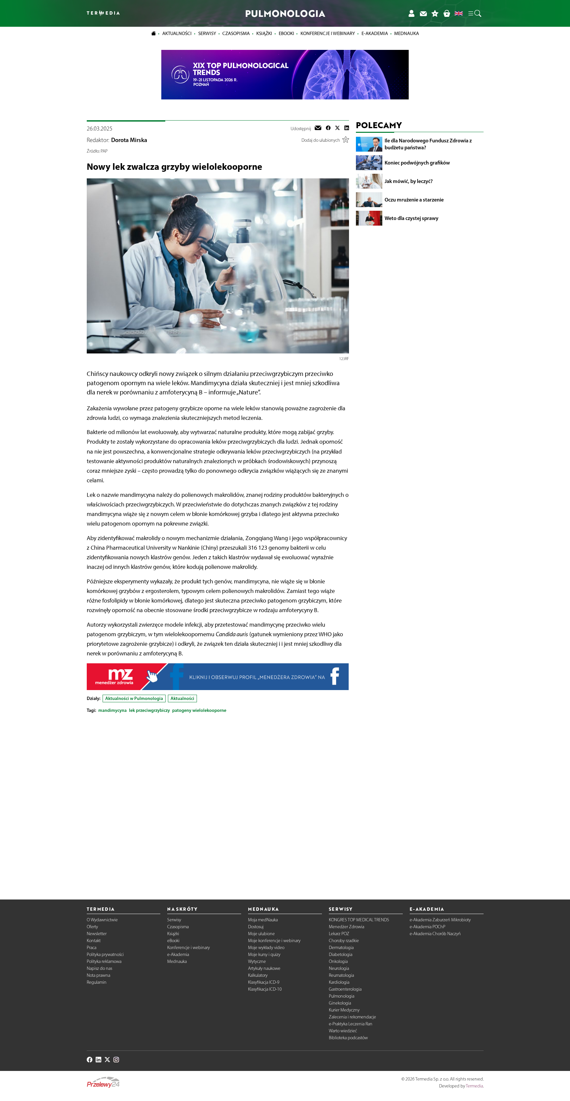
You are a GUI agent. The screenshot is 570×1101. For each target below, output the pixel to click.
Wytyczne (257, 961)
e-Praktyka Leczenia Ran (350, 1024)
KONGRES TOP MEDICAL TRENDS (359, 920)
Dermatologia (341, 947)
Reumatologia (341, 975)
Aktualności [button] (177, 33)
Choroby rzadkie (344, 940)
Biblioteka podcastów (348, 1038)
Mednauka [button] (406, 33)
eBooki (286, 33)
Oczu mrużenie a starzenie (414, 199)
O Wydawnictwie (102, 920)
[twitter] (337, 128)
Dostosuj (256, 927)
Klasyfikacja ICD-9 (263, 982)
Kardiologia (339, 982)
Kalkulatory (258, 975)
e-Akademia (178, 954)
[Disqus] (218, 801)
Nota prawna (98, 975)
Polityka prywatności (105, 954)
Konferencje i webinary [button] (328, 33)
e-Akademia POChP (427, 927)
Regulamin (97, 982)
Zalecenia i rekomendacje (352, 1017)
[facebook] (328, 128)
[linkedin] (346, 128)
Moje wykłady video (266, 947)
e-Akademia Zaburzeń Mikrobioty (440, 920)
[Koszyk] (446, 13)
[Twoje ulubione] (435, 13)
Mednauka (177, 961)
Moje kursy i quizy (264, 954)
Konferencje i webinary (188, 947)
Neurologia (339, 968)
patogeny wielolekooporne (199, 710)
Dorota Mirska (129, 140)
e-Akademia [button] (375, 33)
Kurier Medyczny (344, 1010)
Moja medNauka (263, 920)
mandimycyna (112, 710)
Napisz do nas (99, 968)
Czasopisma (178, 927)
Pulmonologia (341, 996)
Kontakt (94, 940)
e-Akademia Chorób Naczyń (435, 933)
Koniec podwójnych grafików (417, 162)
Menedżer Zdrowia (346, 927)
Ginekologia (340, 1003)
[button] (474, 13)
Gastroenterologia (345, 989)
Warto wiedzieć (343, 1031)
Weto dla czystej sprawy (411, 218)
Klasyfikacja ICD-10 (265, 989)
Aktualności (182, 698)
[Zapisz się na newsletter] (423, 13)
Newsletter (97, 933)
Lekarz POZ (339, 933)
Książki (264, 33)
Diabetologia (340, 954)
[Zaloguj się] (411, 13)
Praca (91, 947)
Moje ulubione (261, 933)
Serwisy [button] (207, 33)
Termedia (474, 1086)
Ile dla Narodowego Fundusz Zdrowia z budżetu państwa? (428, 144)
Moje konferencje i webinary (274, 940)
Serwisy (174, 920)
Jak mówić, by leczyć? (409, 181)
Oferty (92, 927)
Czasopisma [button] (236, 33)
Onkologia (338, 961)
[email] (318, 128)
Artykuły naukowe (264, 968)
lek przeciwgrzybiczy (149, 710)
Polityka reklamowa (104, 961)
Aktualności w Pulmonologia (134, 698)
